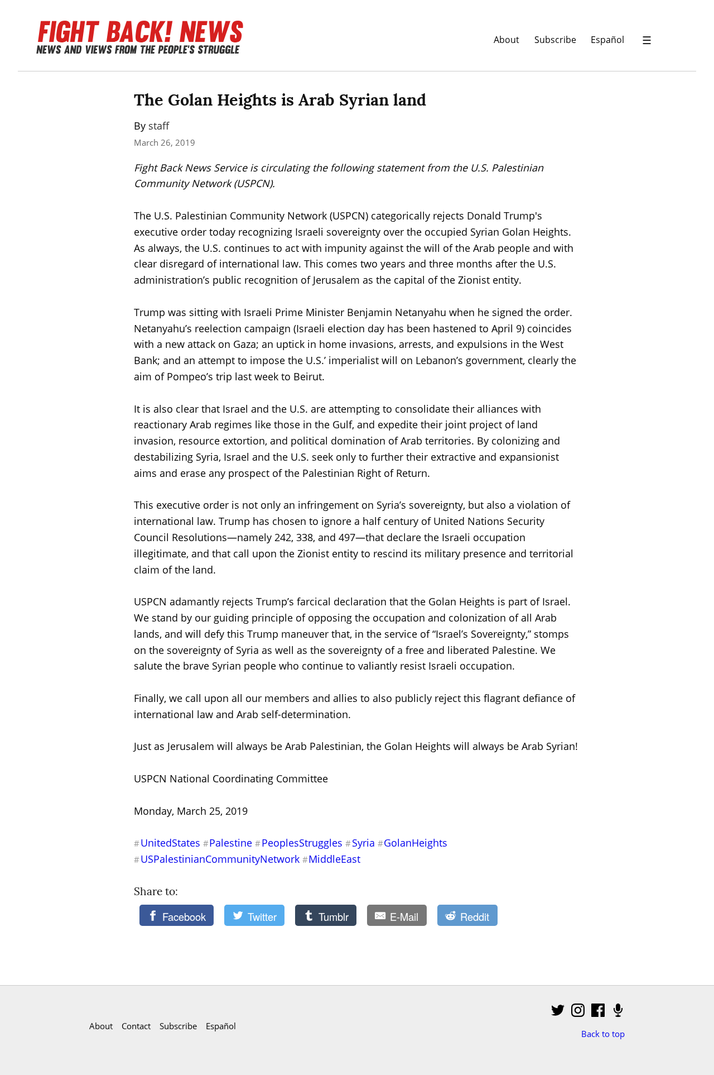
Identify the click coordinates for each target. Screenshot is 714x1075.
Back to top (603, 1033)
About (506, 39)
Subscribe (555, 39)
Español (607, 39)
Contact (136, 1025)
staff (158, 125)
